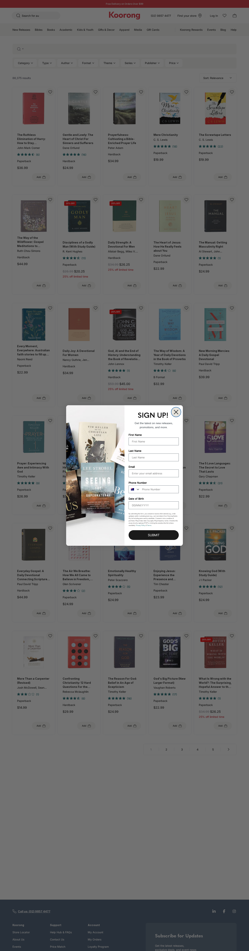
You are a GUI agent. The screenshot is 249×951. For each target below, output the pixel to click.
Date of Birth (136, 498)
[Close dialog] (176, 412)
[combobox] (134, 489)
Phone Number (138, 482)
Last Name (135, 450)
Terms (149, 525)
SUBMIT (154, 535)
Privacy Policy (140, 525)
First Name (135, 434)
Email (132, 466)
